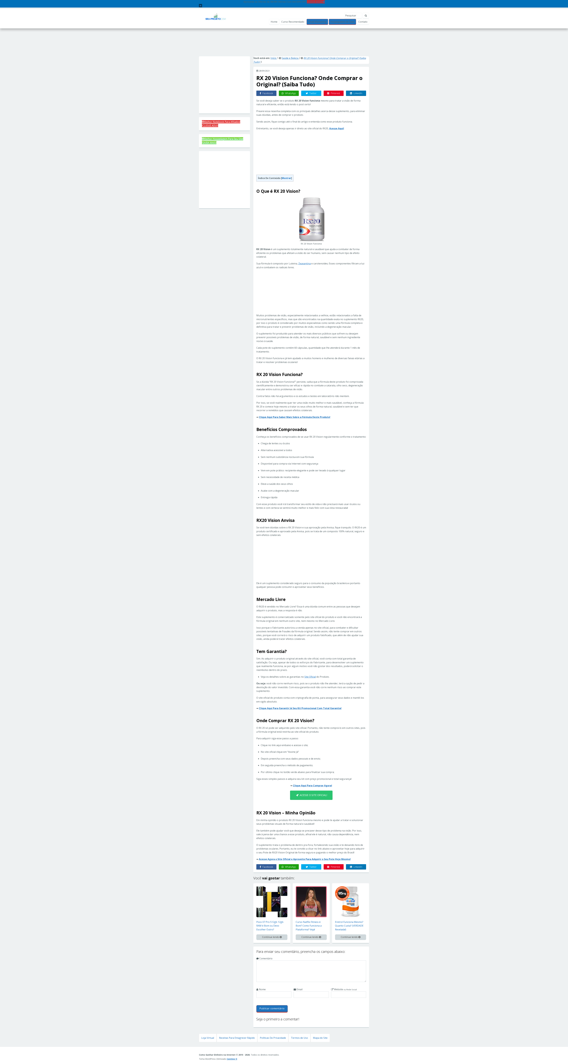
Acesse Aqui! (336, 128)
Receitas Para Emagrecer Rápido (237, 1037)
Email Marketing (317, 21)
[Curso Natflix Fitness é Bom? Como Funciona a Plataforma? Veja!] (311, 901)
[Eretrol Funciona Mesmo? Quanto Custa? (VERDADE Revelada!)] (350, 901)
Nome (262, 989)
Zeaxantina (304, 263)
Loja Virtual (207, 1037)
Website (345, 989)
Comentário (265, 958)
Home (274, 21)
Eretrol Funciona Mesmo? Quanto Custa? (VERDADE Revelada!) (349, 925)
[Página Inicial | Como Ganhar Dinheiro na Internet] (215, 18)
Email (299, 989)
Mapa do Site (320, 1037)
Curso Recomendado (292, 21)
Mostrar (286, 178)
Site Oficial (310, 676)
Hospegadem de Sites (342, 21)
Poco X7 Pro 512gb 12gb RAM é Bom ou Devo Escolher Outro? (269, 925)
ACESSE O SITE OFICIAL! (312, 795)
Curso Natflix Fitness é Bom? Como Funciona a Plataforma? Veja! (309, 925)
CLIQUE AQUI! (315, 1)
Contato (362, 21)
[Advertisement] (284, 45)
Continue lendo (271, 937)
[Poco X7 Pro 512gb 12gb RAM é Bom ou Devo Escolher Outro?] (271, 901)
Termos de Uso (299, 1037)
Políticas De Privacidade (273, 1037)
